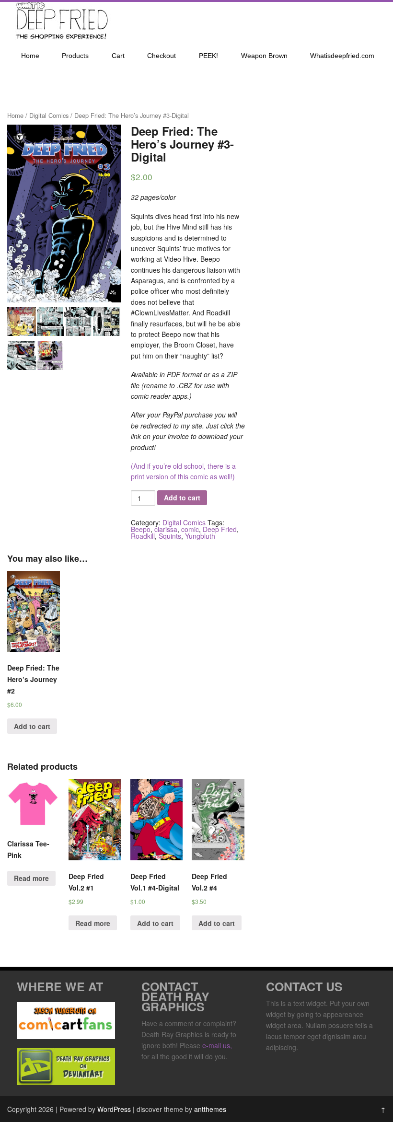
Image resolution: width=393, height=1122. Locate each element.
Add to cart (182, 497)
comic (190, 529)
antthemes (210, 1109)
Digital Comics (49, 115)
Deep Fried (220, 529)
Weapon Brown (264, 55)
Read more (31, 878)
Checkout (161, 55)
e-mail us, (217, 1045)
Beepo (140, 529)
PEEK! (208, 55)
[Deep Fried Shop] (60, 37)
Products (75, 55)
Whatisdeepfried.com (342, 55)
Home (30, 55)
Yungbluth (200, 536)
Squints (170, 536)
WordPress (114, 1109)
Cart (118, 55)
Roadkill (143, 536)
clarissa (165, 529)
